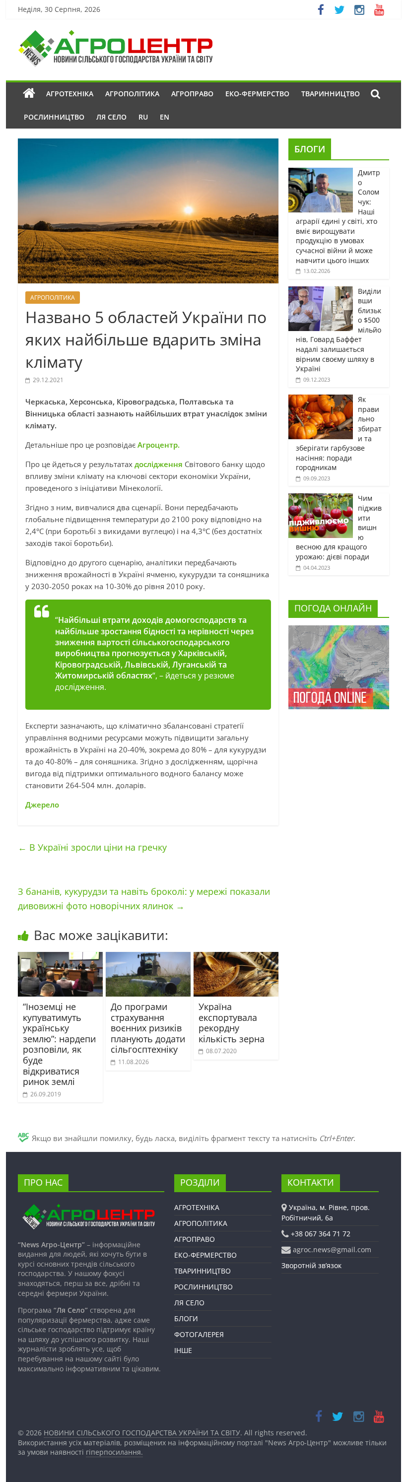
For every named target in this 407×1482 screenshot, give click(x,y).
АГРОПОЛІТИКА (132, 93)
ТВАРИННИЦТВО (330, 93)
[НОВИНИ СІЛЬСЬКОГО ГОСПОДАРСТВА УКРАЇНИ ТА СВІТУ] (115, 34)
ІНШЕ (183, 1350)
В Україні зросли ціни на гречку (92, 847)
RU (143, 117)
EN (164, 117)
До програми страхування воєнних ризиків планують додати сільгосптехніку (148, 1028)
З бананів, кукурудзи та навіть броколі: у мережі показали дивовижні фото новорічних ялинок (144, 898)
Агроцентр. (158, 445)
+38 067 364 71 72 (320, 1233)
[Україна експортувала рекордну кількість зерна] (236, 957)
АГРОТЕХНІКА (69, 93)
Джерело (42, 804)
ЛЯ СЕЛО (111, 117)
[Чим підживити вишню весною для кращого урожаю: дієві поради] (320, 498)
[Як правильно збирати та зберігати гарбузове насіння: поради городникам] (320, 399)
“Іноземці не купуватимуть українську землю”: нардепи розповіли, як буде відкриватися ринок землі (59, 1044)
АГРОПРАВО (192, 93)
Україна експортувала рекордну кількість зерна (232, 1023)
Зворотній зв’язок (311, 1265)
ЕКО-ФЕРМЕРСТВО (257, 93)
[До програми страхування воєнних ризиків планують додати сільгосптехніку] (148, 957)
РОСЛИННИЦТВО (54, 117)
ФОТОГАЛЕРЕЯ (199, 1334)
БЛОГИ (309, 149)
